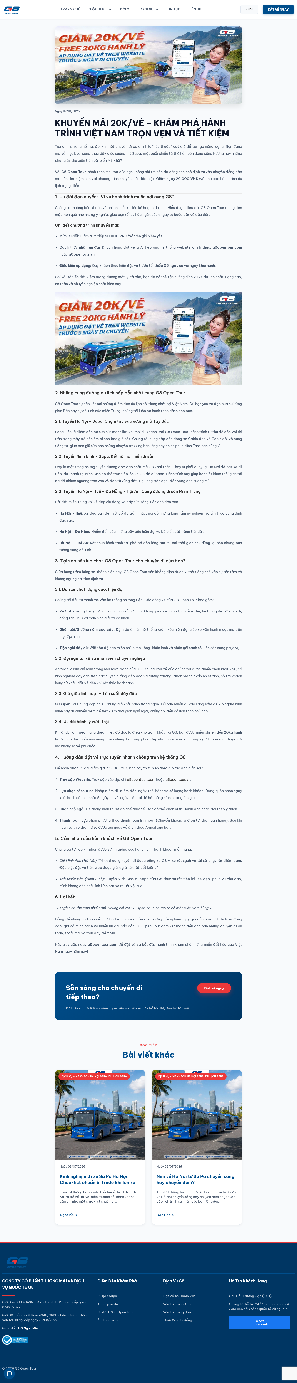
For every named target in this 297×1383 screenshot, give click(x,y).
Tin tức (173, 9)
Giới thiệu (97, 9)
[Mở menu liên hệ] (9, 1373)
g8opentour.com (141, 779)
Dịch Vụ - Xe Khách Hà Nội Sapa (84, 1076)
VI (251, 9)
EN (247, 9)
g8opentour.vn (177, 779)
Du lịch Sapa (117, 1076)
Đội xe (126, 9)
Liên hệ (195, 9)
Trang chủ (70, 9)
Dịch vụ (147, 9)
